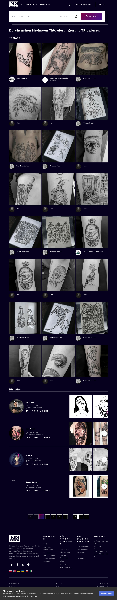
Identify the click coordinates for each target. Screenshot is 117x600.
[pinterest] (28, 564)
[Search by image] (76, 16)
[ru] (27, 571)
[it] (31, 571)
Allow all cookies (106, 593)
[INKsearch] (13, 4)
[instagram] (23, 564)
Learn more (33, 596)
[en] (14, 571)
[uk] (22, 571)
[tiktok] (12, 564)
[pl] (10, 571)
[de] (18, 571)
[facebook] (17, 564)
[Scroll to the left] (73, 406)
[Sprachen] (70, 4)
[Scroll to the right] (104, 406)
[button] (70, 4)
